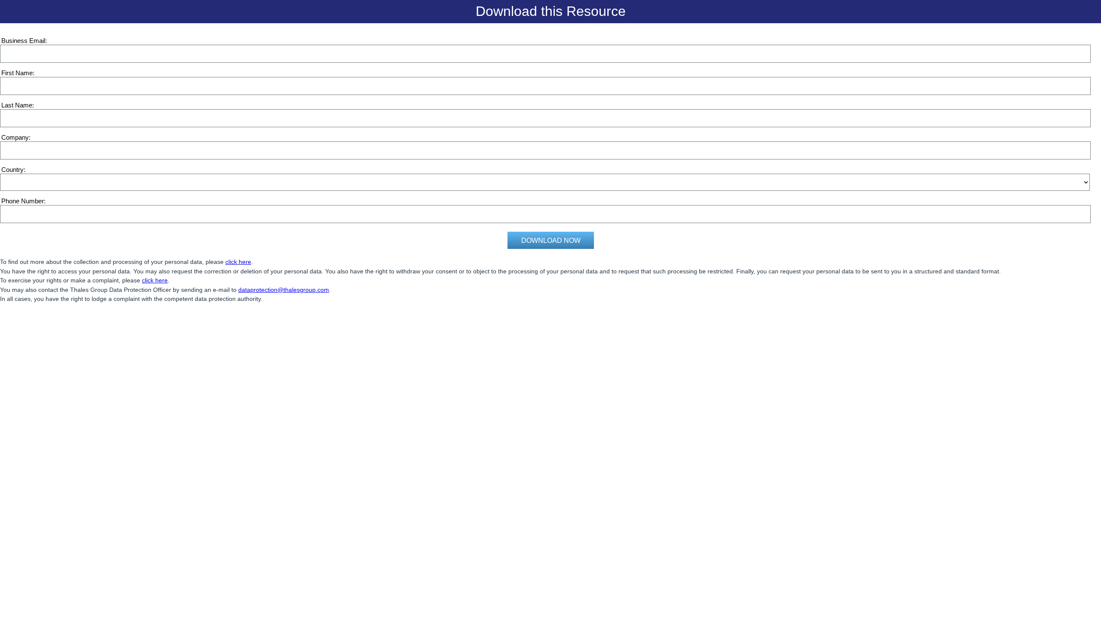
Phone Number (22, 201)
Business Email (23, 40)
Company (15, 137)
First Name (17, 73)
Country (12, 169)
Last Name (16, 105)
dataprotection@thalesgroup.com (283, 289)
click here (238, 261)
